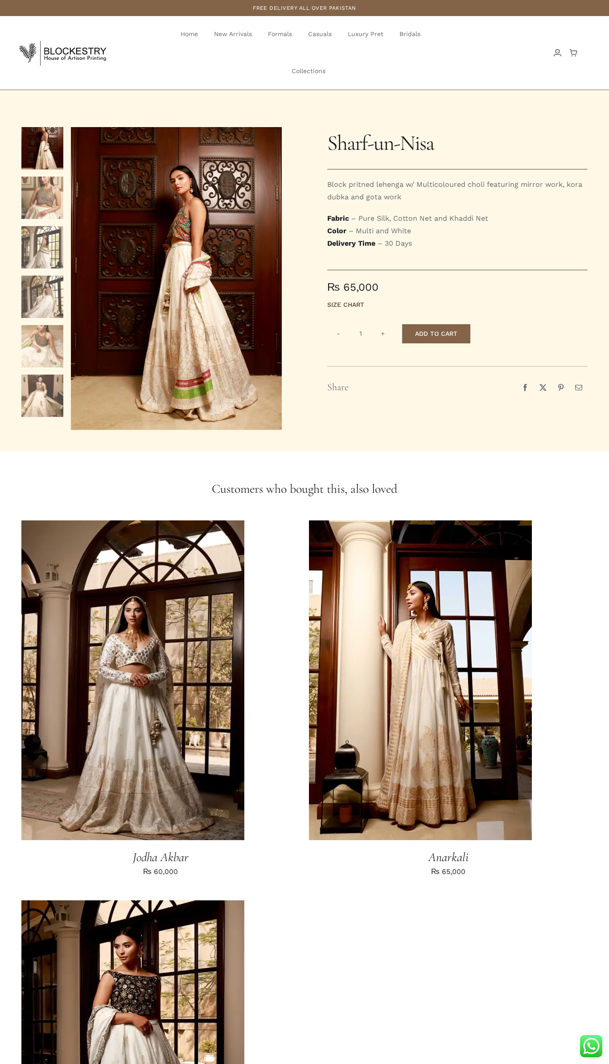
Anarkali (448, 857)
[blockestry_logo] (62, 43)
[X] (543, 387)
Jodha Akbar (161, 857)
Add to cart (436, 333)
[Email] (579, 387)
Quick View (162, 681)
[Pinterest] (561, 387)
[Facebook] (525, 387)
